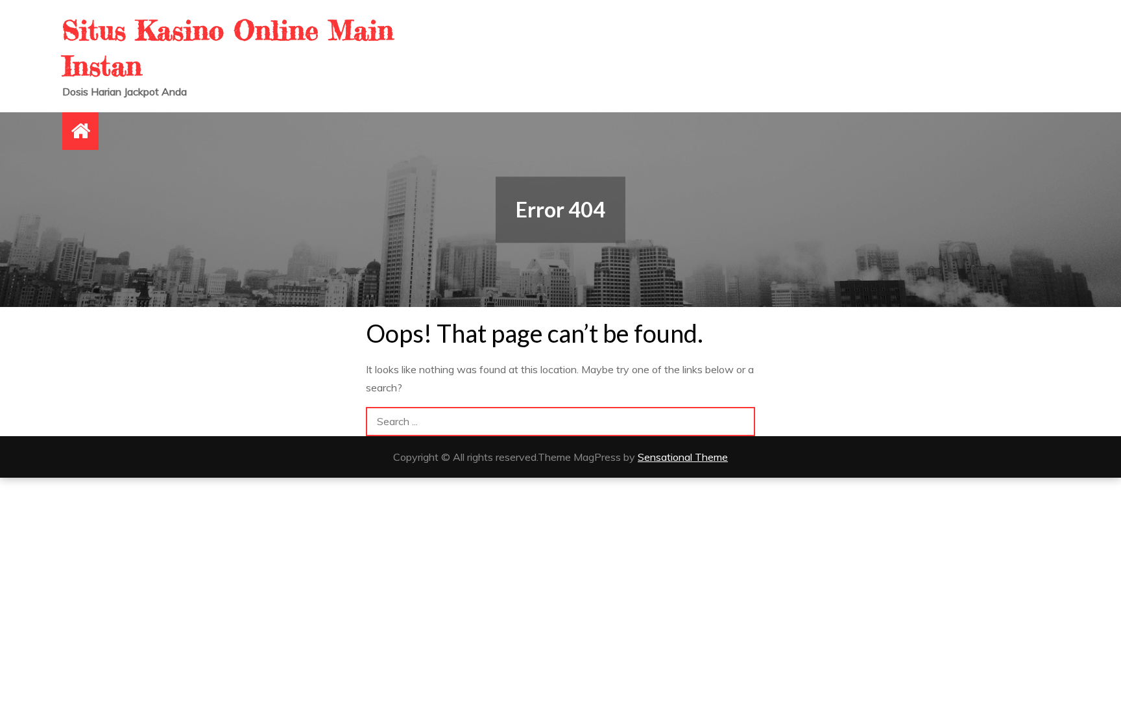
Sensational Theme (683, 456)
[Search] (740, 421)
